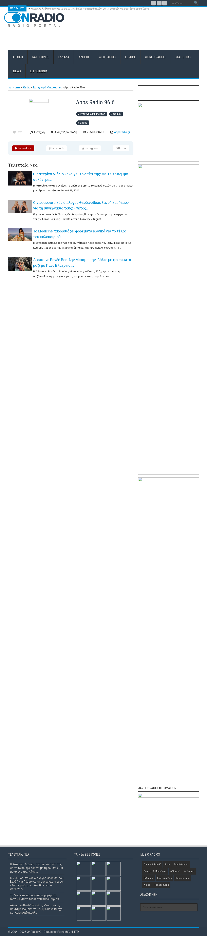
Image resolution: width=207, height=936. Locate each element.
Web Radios (107, 57)
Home (16, 87)
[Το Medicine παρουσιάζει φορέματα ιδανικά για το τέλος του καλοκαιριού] (20, 234)
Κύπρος (84, 57)
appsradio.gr (122, 132)
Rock (167, 864)
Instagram (91, 148)
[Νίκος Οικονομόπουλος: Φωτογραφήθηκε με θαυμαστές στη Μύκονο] (99, 884)
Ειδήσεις (149, 878)
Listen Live (24, 148)
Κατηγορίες (40, 57)
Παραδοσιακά (161, 885)
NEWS (17, 71)
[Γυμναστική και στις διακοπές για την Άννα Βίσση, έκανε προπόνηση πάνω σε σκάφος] (114, 884)
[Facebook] (153, 3)
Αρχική (18, 57)
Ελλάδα (63, 57)
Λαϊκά (147, 885)
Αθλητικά (175, 871)
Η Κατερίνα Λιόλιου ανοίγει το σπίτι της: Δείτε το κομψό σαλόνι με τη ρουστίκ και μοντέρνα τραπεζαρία (89, 8)
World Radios (155, 57)
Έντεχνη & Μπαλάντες (47, 87)
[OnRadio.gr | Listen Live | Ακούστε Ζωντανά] (34, 24)
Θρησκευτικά (182, 878)
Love (19, 132)
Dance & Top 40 (152, 864)
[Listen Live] (39, 101)
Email (122, 148)
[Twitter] (159, 3)
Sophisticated (181, 864)
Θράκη (117, 114)
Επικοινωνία (39, 71)
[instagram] (164, 3)
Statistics (183, 57)
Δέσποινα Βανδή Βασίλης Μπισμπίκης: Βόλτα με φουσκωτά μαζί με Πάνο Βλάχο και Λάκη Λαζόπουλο (36, 909)
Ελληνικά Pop (164, 878)
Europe (130, 57)
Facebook (57, 148)
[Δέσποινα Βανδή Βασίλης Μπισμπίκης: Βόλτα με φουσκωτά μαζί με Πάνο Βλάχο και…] (20, 264)
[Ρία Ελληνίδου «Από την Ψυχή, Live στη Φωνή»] (84, 913)
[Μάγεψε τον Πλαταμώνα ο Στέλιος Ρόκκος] (114, 913)
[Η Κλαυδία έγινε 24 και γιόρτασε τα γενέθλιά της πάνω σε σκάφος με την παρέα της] (114, 898)
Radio (26, 87)
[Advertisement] (129, 37)
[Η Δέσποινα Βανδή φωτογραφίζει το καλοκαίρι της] (84, 898)
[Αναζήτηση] (196, 3)
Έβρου (83, 122)
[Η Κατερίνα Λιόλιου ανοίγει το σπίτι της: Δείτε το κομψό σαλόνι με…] (20, 178)
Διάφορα (189, 871)
